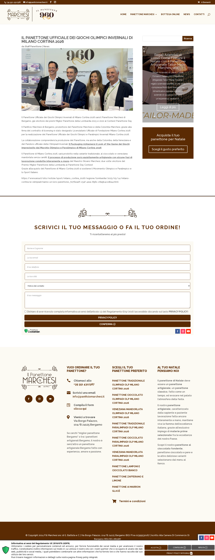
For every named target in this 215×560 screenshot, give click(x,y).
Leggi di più (168, 107)
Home (123, 14)
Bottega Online (170, 14)
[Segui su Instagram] (39, 399)
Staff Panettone (33, 46)
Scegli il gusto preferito (168, 149)
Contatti (199, 14)
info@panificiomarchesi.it (88, 396)
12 (181, 116)
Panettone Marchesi (142, 14)
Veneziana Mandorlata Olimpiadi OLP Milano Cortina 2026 (127, 413)
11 (179, 116)
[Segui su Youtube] (50, 399)
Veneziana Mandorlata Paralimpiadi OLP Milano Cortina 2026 (127, 456)
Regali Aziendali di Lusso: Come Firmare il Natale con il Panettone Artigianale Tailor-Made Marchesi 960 (168, 61)
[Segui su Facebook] (29, 399)
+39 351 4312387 (84, 384)
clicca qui (80, 408)
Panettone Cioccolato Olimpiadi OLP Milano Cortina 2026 (127, 399)
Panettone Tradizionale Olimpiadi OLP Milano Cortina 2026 (128, 384)
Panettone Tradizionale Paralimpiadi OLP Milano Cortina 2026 (128, 427)
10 (176, 116)
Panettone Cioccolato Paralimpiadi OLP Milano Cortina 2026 (127, 441)
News (187, 14)
